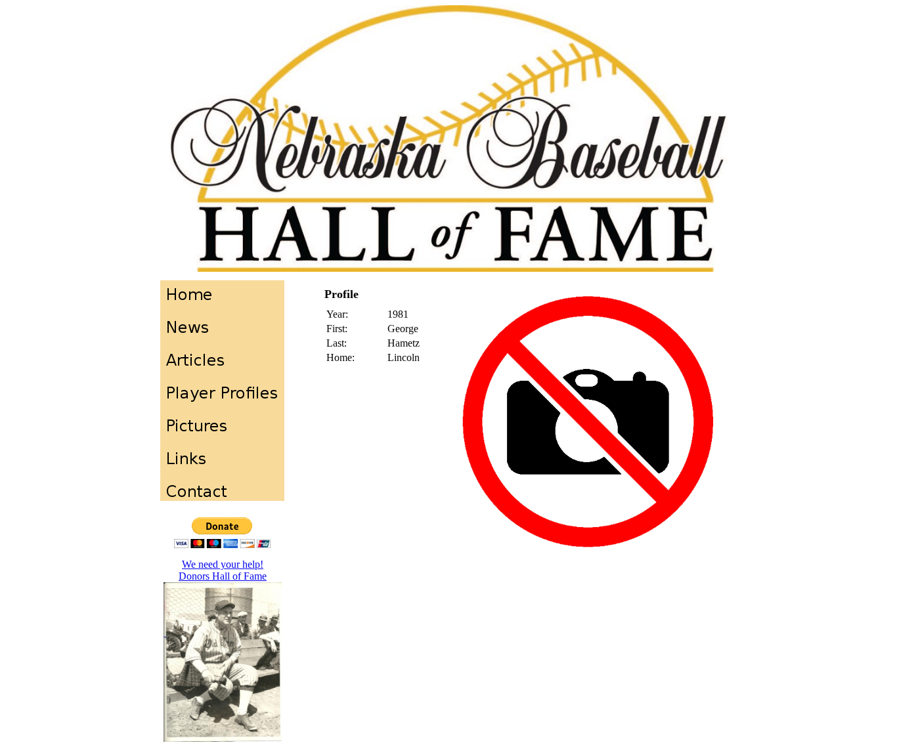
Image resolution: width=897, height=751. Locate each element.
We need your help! (222, 564)
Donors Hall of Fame (223, 576)
